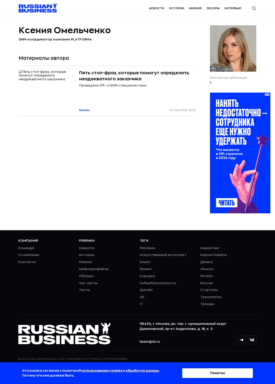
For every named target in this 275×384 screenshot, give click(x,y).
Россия (206, 283)
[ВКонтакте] (252, 339)
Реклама (147, 248)
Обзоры (213, 8)
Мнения (195, 8)
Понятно (217, 373)
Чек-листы (88, 283)
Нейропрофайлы (94, 269)
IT (141, 304)
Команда (26, 248)
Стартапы (209, 290)
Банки (145, 262)
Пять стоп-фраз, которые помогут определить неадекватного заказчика (134, 76)
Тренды (207, 304)
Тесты (84, 290)
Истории (176, 8)
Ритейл (206, 276)
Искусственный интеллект (163, 255)
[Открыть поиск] (253, 8)
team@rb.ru (150, 341)
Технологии (210, 297)
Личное (207, 269)
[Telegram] (241, 339)
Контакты (27, 262)
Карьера (147, 276)
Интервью (233, 8)
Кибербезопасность (158, 283)
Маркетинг (209, 248)
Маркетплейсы (213, 255)
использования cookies (102, 370)
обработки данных (143, 370)
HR (142, 297)
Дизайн (146, 290)
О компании (28, 255)
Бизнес (146, 269)
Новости (156, 8)
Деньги (206, 262)
